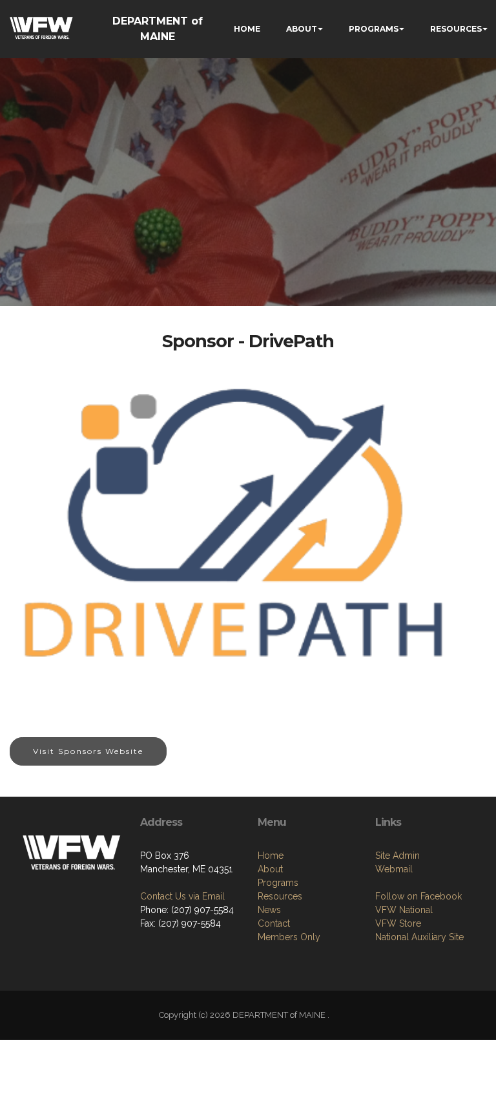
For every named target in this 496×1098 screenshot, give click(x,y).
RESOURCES (456, 29)
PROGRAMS (373, 29)
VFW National (404, 910)
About (270, 869)
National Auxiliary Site (419, 937)
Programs (278, 882)
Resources (280, 896)
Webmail (394, 869)
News (269, 910)
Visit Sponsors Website (88, 751)
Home (271, 855)
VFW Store (398, 923)
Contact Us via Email (182, 896)
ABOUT (301, 29)
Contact (274, 923)
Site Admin (397, 855)
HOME (247, 29)
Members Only (289, 937)
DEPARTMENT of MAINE (157, 29)
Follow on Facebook (418, 896)
